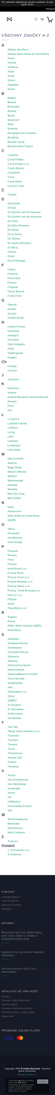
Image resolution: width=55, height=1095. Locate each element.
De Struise (14, 238)
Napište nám (8, 1016)
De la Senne (15, 234)
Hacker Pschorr (17, 326)
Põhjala (12, 599)
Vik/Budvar (14, 801)
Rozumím (42, 1082)
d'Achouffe (14, 203)
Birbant (12, 111)
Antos (11, 71)
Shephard (13, 639)
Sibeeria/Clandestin (19, 665)
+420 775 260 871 (10, 901)
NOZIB (12, 520)
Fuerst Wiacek (16, 291)
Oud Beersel (15, 537)
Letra (11, 436)
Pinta (11, 559)
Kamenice (13, 388)
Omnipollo (14, 533)
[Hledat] (36, 19)
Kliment (12, 401)
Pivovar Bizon (16, 573)
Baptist (12, 98)
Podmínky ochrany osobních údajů (18, 1012)
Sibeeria (12, 661)
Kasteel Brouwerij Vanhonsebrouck (28, 397)
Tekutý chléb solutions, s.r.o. (24, 731)
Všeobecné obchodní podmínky (17, 1008)
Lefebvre (13, 427)
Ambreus (13, 67)
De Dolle (13, 221)
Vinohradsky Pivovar (20, 806)
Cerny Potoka (15, 159)
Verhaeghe (14, 788)
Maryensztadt (15, 480)
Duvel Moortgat (16, 260)
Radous (12, 617)
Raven (11, 621)
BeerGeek (13, 106)
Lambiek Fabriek (17, 423)
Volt (10, 810)
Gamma (12, 304)
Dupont (12, 251)
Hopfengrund (15, 353)
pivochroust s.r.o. (17, 568)
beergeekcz (7, 909)
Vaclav (11, 775)
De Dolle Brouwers (19, 225)
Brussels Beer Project (20, 146)
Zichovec (13, 841)
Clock (11, 177)
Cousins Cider (16, 186)
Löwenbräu (14, 449)
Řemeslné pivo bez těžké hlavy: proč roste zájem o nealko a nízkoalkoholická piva (22, 935)
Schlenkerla (15, 647)
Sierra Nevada (16, 678)
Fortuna (12, 282)
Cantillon (13, 155)
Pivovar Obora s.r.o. (19, 586)
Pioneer (12, 564)
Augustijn (13, 84)
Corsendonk (15, 181)
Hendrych (13, 335)
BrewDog (13, 137)
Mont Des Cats (16, 493)
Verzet (11, 793)
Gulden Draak (16, 317)
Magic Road (15, 467)
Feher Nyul (14, 278)
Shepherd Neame (18, 643)
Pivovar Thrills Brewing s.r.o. (24, 590)
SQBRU (12, 700)
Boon (11, 124)
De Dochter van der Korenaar (25, 216)
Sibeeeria (13, 656)
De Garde (13, 230)
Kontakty (6, 996)
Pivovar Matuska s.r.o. (20, 581)
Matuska (12, 485)
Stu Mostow (14, 718)
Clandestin (14, 172)
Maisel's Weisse (17, 471)
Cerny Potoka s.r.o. (19, 164)
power (11, 603)
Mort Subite (14, 498)
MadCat (12, 463)
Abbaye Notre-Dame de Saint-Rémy (28, 54)
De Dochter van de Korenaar (24, 212)
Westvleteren (15, 828)
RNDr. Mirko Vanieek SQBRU (25, 625)
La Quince (14, 419)
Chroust (12, 370)
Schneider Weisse (18, 652)
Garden (12, 309)
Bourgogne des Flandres (22, 133)
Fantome (13, 273)
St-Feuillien (14, 705)
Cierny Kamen (16, 168)
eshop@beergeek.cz (11, 897)
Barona (12, 102)
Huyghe (12, 357)
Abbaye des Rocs (18, 49)
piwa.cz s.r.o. (15, 595)
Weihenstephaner (18, 819)
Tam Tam (13, 727)
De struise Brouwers (19, 243)
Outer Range (15, 542)
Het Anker (13, 339)
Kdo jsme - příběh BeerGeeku (16, 1000)
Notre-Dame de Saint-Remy (24, 515)
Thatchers (13, 735)
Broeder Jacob (16, 142)
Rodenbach (14, 630)
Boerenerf (13, 120)
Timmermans (15, 753)
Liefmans (13, 441)
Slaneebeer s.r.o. (17, 691)
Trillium (12, 762)
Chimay (12, 366)
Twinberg (13, 766)
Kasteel (12, 392)
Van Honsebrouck (18, 779)
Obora (11, 529)
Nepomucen (15, 511)
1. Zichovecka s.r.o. (19, 850)
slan (10, 687)
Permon (12, 555)
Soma (11, 696)
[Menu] (42, 19)
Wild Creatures (16, 832)
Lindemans (14, 445)
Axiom (11, 89)
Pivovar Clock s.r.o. (19, 577)
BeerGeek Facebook (11, 905)
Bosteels (13, 128)
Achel (11, 58)
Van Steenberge (17, 784)
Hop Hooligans (16, 344)
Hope (11, 348)
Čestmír (12, 194)
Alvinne (12, 62)
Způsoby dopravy (10, 1004)
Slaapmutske (15, 683)
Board (11, 115)
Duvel (11, 256)
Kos (10, 410)
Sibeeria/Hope (16, 669)
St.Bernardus (15, 713)
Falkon (12, 269)
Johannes (13, 379)
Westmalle (14, 823)
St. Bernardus (16, 709)
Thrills (11, 749)
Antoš (11, 76)
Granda (12, 313)
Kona (11, 405)
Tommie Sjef (15, 757)
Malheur (12, 476)
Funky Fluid (14, 295)
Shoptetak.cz (31, 1074)
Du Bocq (13, 247)
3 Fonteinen (15, 854)
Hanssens (13, 331)
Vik (9, 797)
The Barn (13, 740)
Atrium (11, 80)
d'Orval (12, 208)
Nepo (11, 507)
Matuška (12, 489)
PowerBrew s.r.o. (17, 608)
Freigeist (13, 287)
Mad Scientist (15, 458)
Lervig (11, 432)
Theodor (12, 744)
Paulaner (13, 551)
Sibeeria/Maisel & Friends (23, 674)
